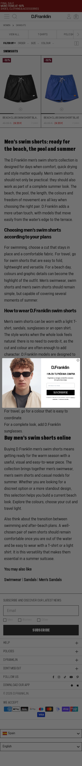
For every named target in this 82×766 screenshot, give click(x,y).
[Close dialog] (78, 360)
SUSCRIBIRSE (60, 392)
